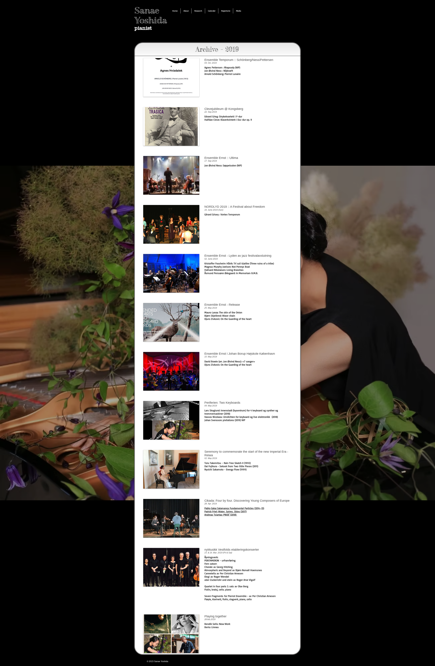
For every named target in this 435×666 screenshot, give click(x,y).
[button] (186, 10)
